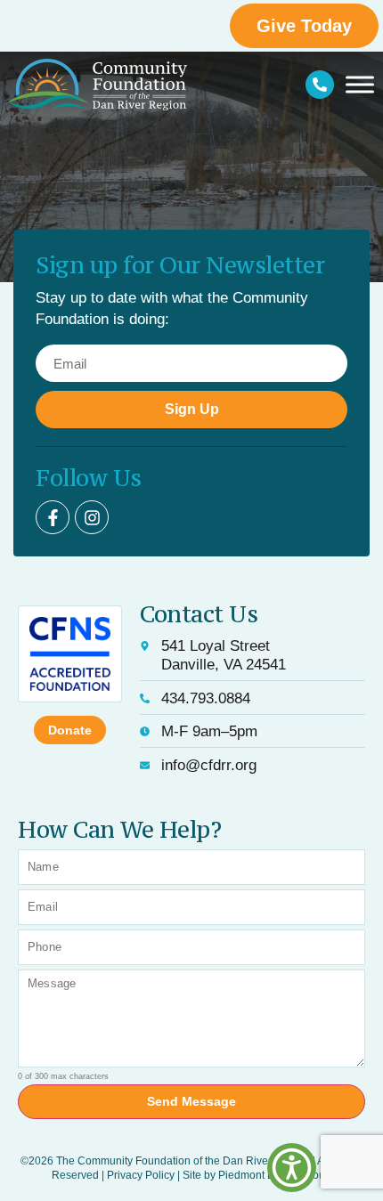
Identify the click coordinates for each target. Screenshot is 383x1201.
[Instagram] (92, 517)
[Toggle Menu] (360, 84)
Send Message (191, 1101)
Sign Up (192, 409)
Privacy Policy (141, 1175)
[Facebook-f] (52, 517)
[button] (291, 1167)
